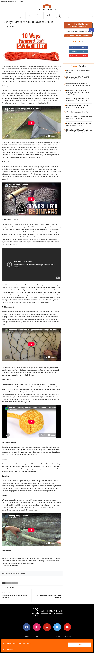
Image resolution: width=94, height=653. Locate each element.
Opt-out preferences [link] (8, 649)
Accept (80, 644)
